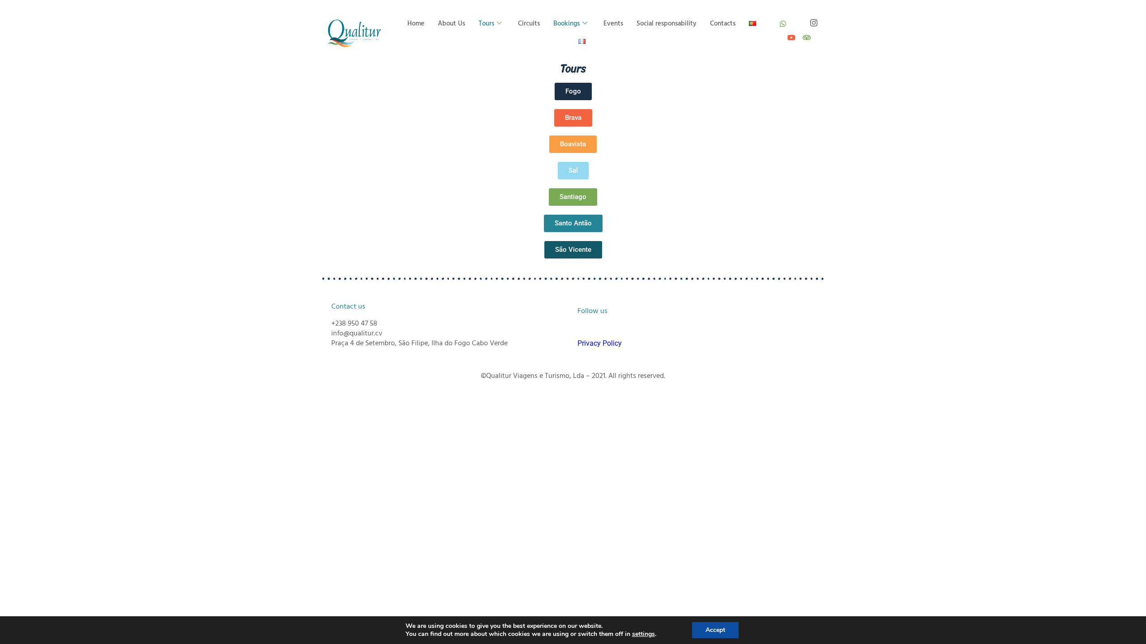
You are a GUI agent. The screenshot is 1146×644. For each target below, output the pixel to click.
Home (415, 23)
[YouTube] (790, 34)
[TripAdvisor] (805, 34)
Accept (715, 630)
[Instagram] (813, 20)
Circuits (529, 23)
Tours (486, 23)
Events (613, 23)
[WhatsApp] (783, 20)
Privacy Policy (599, 343)
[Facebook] (798, 20)
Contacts (722, 23)
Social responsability (667, 23)
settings (643, 634)
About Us (451, 23)
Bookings (566, 23)
